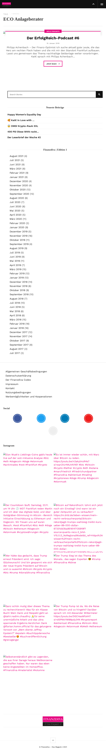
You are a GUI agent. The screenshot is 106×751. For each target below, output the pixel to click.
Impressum (12, 384)
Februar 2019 (17, 273)
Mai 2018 (15, 311)
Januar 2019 (17, 277)
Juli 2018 (15, 302)
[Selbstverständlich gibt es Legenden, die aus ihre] (27, 679)
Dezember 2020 (19, 181)
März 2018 (15, 319)
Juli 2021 (15, 160)
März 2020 (16, 219)
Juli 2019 (15, 252)
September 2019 (19, 244)
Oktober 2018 (17, 290)
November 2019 (18, 235)
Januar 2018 (17, 328)
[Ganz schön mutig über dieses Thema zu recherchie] (27, 629)
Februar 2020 (17, 223)
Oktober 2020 (18, 189)
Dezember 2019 (18, 231)
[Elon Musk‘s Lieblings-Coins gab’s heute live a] (27, 477)
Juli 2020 (15, 202)
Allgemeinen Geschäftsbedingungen (26, 371)
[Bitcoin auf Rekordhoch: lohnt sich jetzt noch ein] (78, 528)
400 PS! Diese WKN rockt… (23, 131)
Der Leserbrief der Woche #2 (24, 137)
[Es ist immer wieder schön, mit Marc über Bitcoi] (78, 477)
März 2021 (15, 168)
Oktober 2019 (17, 240)
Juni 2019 (15, 256)
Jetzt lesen (51, 64)
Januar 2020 (17, 227)
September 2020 (19, 193)
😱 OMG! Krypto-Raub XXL (22, 126)
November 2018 (18, 286)
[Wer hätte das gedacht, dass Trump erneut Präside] (27, 578)
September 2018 (19, 294)
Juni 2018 (15, 307)
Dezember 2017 (18, 332)
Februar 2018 (17, 323)
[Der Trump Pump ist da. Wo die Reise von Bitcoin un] (78, 629)
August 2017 (16, 349)
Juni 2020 (15, 206)
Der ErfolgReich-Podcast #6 (53, 38)
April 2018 (15, 315)
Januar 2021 (17, 177)
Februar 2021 (17, 172)
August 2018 (16, 298)
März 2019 (15, 269)
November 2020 (19, 185)
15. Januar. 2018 (53, 43)
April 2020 (16, 214)
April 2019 (15, 265)
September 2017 (19, 344)
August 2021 (16, 156)
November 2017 (18, 336)
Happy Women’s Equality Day (24, 114)
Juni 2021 (15, 164)
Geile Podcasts (53, 31)
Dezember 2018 (18, 282)
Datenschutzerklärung (18, 375)
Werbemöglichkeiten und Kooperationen (29, 396)
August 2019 (16, 248)
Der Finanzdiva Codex (18, 379)
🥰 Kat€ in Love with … (20, 120)
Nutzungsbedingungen (18, 392)
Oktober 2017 (17, 340)
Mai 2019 (15, 260)
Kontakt (10, 388)
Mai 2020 (15, 210)
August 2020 (17, 198)
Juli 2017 (15, 353)
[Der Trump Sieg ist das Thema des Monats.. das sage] (78, 578)
